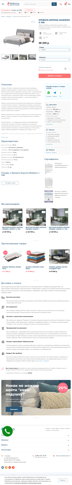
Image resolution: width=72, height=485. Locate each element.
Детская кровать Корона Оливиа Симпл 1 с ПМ (12, 228)
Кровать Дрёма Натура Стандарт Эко (58, 267)
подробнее (49, 124)
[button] (31, 39)
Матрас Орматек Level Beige (35, 267)
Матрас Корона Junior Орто (11, 267)
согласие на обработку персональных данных (27, 483)
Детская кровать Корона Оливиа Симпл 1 (36, 228)
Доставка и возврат (42, 361)
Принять (62, 480)
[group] (36, 397)
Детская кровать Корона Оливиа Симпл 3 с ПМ (59, 228)
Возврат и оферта (51, 152)
